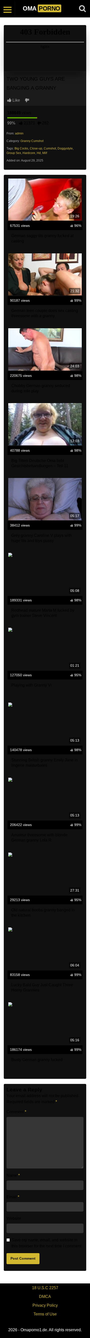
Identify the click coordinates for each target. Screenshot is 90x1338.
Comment (16, 1112)
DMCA (45, 1296)
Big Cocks (21, 148)
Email (12, 1197)
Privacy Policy (45, 1305)
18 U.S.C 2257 (45, 1288)
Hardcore (28, 153)
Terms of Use (45, 1314)
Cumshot (50, 148)
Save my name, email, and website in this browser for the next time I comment (46, 1243)
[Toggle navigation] (7, 8)
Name (13, 1175)
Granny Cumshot (32, 141)
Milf (44, 153)
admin (19, 133)
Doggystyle (65, 148)
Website (13, 1218)
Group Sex (13, 153)
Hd (39, 153)
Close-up (36, 148)
